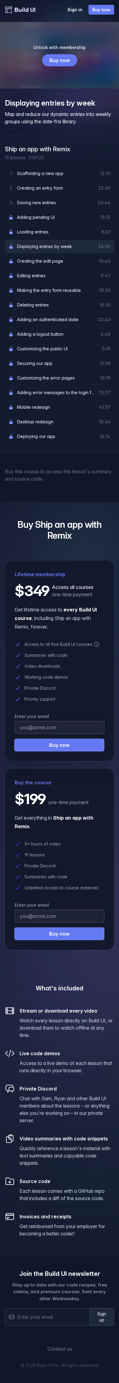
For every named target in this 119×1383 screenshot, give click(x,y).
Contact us (59, 1349)
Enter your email (32, 905)
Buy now (101, 9)
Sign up (101, 1316)
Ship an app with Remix (37, 149)
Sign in (74, 9)
